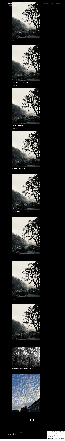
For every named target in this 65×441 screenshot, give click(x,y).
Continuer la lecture (15, 85)
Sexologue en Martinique (17, 125)
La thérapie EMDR (16, 211)
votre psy (47, 3)
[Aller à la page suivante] (39, 420)
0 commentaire (31, 168)
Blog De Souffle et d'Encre (25, 211)
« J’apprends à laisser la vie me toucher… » (21, 368)
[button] (63, 431)
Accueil (44, 3)
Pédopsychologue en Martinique (19, 168)
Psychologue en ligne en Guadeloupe (20, 82)
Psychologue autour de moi (18, 254)
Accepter (50, 438)
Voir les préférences (61, 438)
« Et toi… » (14, 413)
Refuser (56, 438)
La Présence (15, 341)
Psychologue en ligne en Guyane (19, 39)
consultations (52, 3)
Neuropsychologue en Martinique (19, 297)
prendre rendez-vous (58, 3)
